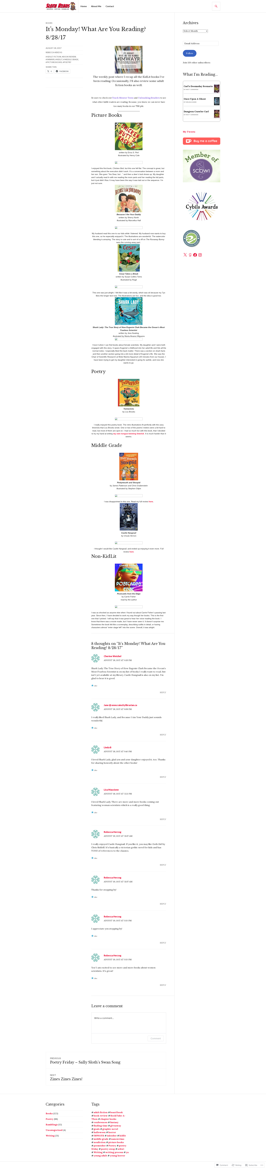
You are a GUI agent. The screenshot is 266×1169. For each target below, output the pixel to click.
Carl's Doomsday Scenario (198, 86)
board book (116, 1112)
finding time (101, 1125)
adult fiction (54, 57)
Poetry (67, 62)
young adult (100, 1155)
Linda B (107, 747)
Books (49, 23)
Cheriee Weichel (112, 656)
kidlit (59, 59)
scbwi (121, 1149)
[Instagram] (200, 255)
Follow (189, 53)
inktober (112, 1135)
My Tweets (189, 131)
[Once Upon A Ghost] (216, 104)
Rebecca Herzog (54, 52)
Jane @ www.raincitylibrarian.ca (120, 705)
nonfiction (100, 1142)
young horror (117, 1155)
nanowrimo (117, 1139)
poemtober (100, 1145)
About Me (96, 6)
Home (83, 6)
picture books (54, 62)
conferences (100, 1122)
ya (127, 1152)
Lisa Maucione (111, 789)
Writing (50, 1135)
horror (112, 1132)
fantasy (114, 1122)
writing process (114, 1152)
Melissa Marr (191, 102)
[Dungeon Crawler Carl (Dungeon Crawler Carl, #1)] (216, 117)
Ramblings (52, 1124)
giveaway (115, 1125)
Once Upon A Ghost (195, 98)
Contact (110, 6)
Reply (163, 692)
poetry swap (108, 1149)
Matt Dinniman (192, 89)
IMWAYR (51, 59)
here (151, 501)
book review (69, 57)
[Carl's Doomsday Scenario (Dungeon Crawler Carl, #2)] (216, 92)
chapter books (108, 1119)
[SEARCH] (216, 6)
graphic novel (110, 1129)
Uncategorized (54, 1130)
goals (97, 1129)
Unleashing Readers (149, 98)
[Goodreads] (190, 255)
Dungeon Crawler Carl (196, 111)
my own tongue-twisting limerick (128, 434)
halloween (100, 1132)
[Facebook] (195, 255)
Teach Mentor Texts (123, 98)
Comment (156, 1038)
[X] (185, 255)
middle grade (71, 59)
